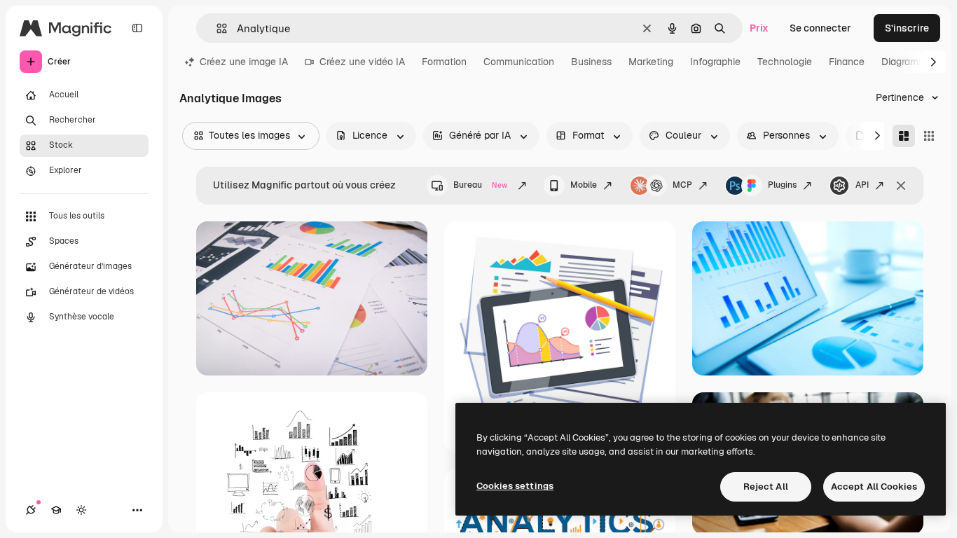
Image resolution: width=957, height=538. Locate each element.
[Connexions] (31, 510)
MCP (682, 185)
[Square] (929, 136)
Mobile (583, 185)
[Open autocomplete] (216, 28)
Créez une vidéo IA (362, 61)
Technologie (784, 61)
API (862, 185)
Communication (518, 61)
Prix (759, 28)
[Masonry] (904, 136)
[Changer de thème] (81, 510)
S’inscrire (907, 28)
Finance (847, 61)
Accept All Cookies (874, 486)
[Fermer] (901, 185)
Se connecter (820, 28)
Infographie (715, 61)
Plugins (782, 185)
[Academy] (56, 510)
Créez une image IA (244, 61)
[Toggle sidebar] (137, 28)
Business (591, 61)
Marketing (650, 61)
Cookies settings (514, 486)
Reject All (765, 486)
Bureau (480, 185)
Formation (444, 61)
